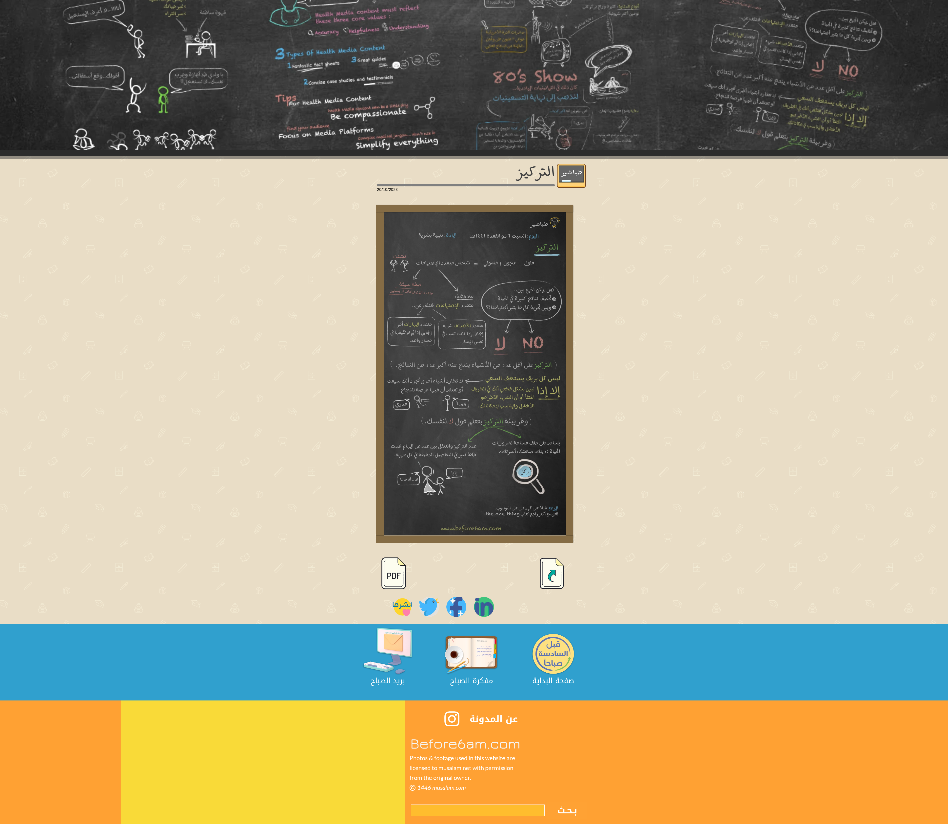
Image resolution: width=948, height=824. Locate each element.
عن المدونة (494, 719)
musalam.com (449, 787)
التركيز (536, 168)
